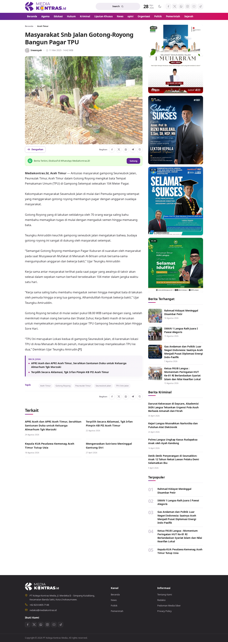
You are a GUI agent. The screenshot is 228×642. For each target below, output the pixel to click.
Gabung (133, 160)
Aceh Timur (42, 26)
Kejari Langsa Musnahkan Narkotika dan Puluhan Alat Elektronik (173, 425)
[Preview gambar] (83, 100)
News (120, 16)
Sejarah (188, 16)
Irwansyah (36, 50)
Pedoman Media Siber (169, 605)
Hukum (71, 16)
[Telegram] (133, 149)
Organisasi (144, 16)
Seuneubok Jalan (103, 385)
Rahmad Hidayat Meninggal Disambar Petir (181, 312)
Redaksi (161, 600)
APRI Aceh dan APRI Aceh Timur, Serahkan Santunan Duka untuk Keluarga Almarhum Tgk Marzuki (78, 365)
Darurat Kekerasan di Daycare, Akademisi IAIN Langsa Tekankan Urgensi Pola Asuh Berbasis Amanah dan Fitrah (173, 407)
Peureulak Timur (83, 385)
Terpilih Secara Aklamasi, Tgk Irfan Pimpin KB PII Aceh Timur (70, 372)
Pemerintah (173, 16)
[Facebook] (112, 149)
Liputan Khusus (103, 16)
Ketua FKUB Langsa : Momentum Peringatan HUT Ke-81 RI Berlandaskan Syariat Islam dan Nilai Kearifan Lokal (182, 374)
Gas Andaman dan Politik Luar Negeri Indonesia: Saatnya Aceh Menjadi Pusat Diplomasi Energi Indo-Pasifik (183, 352)
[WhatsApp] (126, 149)
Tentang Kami (164, 594)
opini (130, 16)
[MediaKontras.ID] (46, 6)
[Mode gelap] (160, 6)
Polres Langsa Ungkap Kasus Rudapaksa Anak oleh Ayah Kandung (172, 441)
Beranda (32, 16)
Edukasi (58, 16)
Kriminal (85, 16)
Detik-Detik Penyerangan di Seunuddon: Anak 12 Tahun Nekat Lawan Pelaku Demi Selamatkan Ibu (173, 459)
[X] (119, 149)
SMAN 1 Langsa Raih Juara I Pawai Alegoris (181, 330)
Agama (45, 16)
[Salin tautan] (139, 149)
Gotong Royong (63, 385)
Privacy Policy (164, 611)
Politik (158, 16)
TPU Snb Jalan (122, 385)
